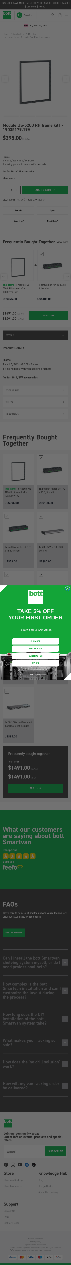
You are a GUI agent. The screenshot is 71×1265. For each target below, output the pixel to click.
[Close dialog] (67, 589)
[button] (35, 641)
